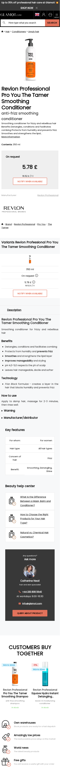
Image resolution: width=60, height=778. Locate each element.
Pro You (41, 224)
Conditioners (19, 31)
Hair (8, 31)
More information (10, 136)
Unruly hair (33, 31)
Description (14, 310)
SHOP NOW (27, 7)
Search (52, 23)
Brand (9, 224)
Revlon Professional (47, 195)
